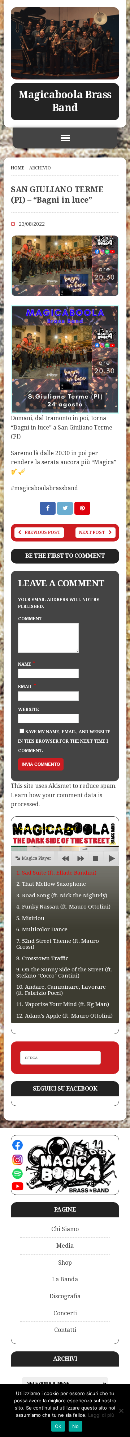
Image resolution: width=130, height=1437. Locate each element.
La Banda (65, 1279)
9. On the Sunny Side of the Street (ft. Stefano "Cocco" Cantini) (64, 972)
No (75, 1426)
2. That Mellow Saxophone (51, 884)
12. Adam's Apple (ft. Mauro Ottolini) (64, 1016)
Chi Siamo (65, 1229)
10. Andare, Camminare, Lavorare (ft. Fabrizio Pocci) (61, 990)
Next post (92, 532)
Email (26, 686)
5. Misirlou (30, 918)
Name (25, 664)
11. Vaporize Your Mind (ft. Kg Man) (62, 1004)
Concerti (65, 1313)
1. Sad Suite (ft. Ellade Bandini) (56, 872)
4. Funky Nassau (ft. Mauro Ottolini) (63, 906)
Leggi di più (101, 1415)
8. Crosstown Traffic (42, 958)
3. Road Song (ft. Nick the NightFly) (61, 895)
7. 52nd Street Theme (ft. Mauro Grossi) (57, 944)
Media (65, 1245)
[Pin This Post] (82, 508)
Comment (30, 618)
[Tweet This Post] (65, 508)
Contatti (65, 1329)
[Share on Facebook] (48, 508)
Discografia (65, 1296)
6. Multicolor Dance (42, 929)
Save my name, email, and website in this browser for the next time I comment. (64, 741)
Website (28, 709)
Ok (58, 1426)
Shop (65, 1262)
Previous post (42, 532)
